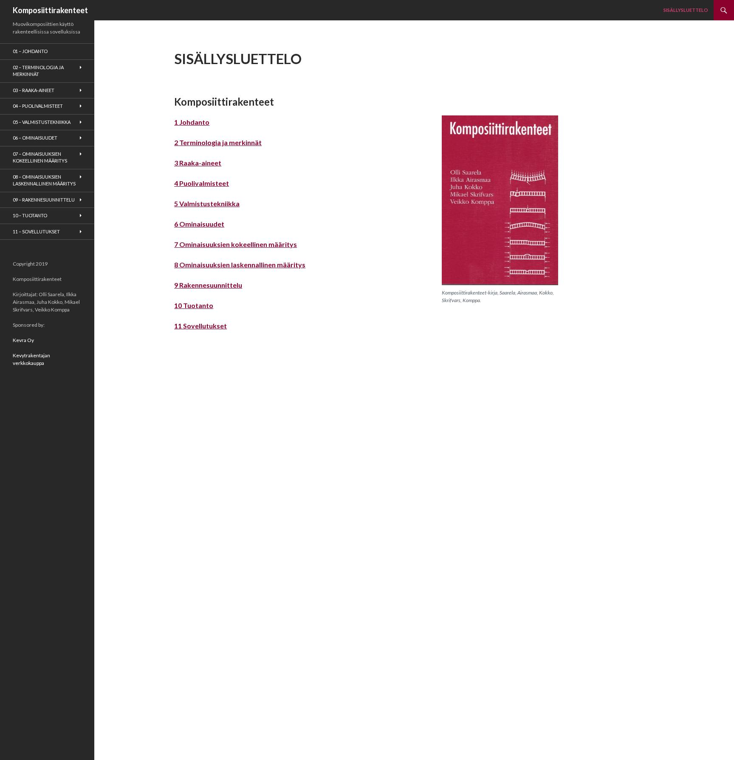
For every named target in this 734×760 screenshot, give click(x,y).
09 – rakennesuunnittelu (44, 199)
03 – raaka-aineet (33, 90)
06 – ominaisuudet (35, 137)
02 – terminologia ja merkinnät (38, 71)
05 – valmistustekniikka (42, 122)
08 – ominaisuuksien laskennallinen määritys (44, 180)
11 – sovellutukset (36, 231)
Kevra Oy (23, 340)
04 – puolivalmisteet (38, 106)
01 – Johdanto (30, 51)
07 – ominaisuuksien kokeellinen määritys (40, 157)
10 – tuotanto (30, 215)
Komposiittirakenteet (50, 10)
